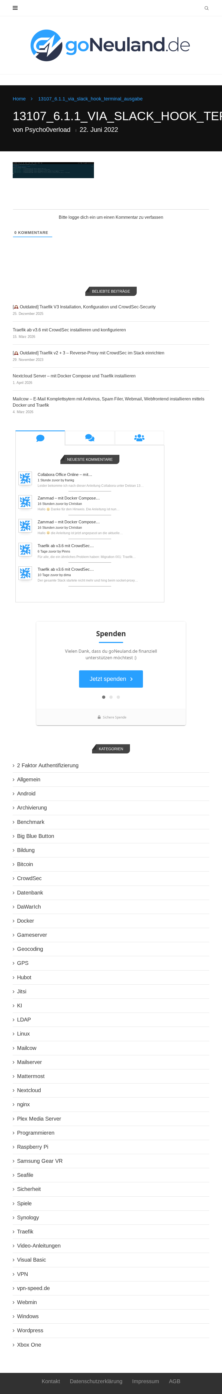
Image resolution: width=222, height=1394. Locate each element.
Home (19, 99)
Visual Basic (31, 1260)
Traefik (25, 1232)
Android (26, 793)
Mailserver (29, 1062)
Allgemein (28, 779)
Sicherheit (29, 1189)
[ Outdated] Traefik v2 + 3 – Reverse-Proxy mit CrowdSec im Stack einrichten (88, 353)
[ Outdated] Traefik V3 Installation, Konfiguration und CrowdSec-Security (84, 307)
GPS (22, 963)
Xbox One (29, 1345)
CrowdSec (29, 878)
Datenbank (30, 893)
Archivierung (32, 808)
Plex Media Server (39, 1119)
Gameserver (32, 935)
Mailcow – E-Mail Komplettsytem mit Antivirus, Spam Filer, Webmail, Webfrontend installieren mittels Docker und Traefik (108, 402)
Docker (25, 921)
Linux (23, 1034)
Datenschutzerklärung (96, 1381)
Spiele (24, 1203)
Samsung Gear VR (40, 1161)
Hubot (24, 977)
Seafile (25, 1175)
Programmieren (35, 1133)
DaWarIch (29, 907)
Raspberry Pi (32, 1147)
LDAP (24, 1020)
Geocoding (30, 949)
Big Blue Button (35, 836)
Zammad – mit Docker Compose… (69, 498)
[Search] (206, 8)
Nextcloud (29, 1090)
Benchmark (30, 822)
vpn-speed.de (33, 1288)
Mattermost (31, 1076)
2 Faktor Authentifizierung (48, 765)
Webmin (27, 1302)
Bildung (26, 850)
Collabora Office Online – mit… (65, 474)
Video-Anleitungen (39, 1246)
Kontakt (51, 1381)
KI (19, 1005)
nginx (23, 1104)
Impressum (145, 1381)
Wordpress (30, 1330)
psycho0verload (47, 129)
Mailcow (26, 1048)
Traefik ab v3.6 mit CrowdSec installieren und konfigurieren (69, 330)
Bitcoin (25, 864)
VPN (22, 1274)
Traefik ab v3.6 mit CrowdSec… (66, 545)
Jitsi (21, 991)
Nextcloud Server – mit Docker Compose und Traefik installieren (74, 376)
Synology (28, 1217)
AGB (174, 1381)
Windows (28, 1316)
